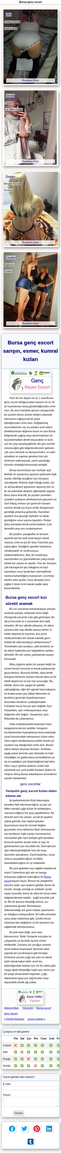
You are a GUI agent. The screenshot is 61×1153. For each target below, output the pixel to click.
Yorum (6, 1095)
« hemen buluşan (14, 1019)
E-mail (6, 1084)
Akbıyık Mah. (11, 1008)
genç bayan (11, 1013)
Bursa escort (43, 1008)
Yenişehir (27, 1008)
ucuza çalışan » (36, 1019)
